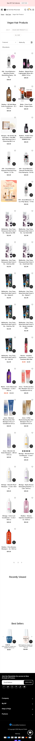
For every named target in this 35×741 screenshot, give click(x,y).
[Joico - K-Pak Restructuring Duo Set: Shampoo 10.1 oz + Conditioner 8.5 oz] (26, 408)
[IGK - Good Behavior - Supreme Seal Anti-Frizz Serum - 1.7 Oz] (9, 158)
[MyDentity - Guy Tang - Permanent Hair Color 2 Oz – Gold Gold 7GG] (26, 250)
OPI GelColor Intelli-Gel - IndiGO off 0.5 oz (9, 647)
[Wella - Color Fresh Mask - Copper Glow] (26, 94)
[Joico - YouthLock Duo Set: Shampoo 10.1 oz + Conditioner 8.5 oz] (26, 376)
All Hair (17, 35)
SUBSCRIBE (28, 682)
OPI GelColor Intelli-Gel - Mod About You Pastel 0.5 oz (25, 646)
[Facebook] (4, 687)
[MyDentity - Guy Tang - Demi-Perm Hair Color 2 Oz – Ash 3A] (9, 345)
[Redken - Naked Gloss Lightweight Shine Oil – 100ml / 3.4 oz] (26, 61)
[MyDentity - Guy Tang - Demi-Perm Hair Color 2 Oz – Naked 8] (9, 281)
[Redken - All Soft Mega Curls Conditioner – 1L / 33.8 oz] (9, 94)
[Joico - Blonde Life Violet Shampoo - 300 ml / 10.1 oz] (9, 441)
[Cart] (33, 10)
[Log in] (30, 10)
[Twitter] (8, 687)
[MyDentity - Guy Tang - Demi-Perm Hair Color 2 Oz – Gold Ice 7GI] (9, 312)
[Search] (25, 10)
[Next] (31, 636)
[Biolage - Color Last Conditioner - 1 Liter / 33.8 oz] (9, 506)
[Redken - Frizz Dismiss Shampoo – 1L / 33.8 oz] (9, 537)
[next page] (21, 562)
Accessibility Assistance (19, 725)
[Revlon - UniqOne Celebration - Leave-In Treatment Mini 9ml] (26, 345)
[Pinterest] (16, 687)
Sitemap (17, 733)
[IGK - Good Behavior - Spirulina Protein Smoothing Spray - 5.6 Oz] (9, 61)
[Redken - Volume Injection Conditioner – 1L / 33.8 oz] (26, 506)
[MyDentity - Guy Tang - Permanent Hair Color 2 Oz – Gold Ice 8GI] (9, 250)
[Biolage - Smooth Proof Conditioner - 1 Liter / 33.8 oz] (26, 441)
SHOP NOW (24, 3)
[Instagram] (12, 687)
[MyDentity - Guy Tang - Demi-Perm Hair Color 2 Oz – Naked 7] (26, 281)
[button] (2, 9)
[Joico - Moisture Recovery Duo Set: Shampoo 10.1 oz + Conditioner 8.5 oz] (9, 408)
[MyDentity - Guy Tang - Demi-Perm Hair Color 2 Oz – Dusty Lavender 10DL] (26, 312)
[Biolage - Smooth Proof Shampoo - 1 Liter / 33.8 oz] (9, 474)
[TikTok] (20, 687)
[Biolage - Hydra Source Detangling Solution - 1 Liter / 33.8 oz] (26, 474)
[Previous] (3, 636)
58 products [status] (5, 47)
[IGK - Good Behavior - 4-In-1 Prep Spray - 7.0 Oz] (26, 190)
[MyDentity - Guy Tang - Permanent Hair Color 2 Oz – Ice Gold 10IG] (26, 219)
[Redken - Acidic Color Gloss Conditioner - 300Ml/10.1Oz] (26, 125)
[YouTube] (24, 687)
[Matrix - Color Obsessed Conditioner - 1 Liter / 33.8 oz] (9, 376)
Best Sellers (17, 623)
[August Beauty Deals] (9, 191)
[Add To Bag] (14, 67)
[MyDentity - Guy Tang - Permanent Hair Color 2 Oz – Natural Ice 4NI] (9, 219)
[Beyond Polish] (12, 9)
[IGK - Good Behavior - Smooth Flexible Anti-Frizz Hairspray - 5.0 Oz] (26, 158)
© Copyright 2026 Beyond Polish (17, 729)
